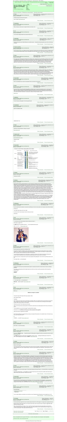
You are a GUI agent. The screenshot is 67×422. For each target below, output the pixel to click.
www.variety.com (21, 19)
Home (14, 0)
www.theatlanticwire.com (18, 137)
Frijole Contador (17, 46)
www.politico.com (20, 50)
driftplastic (16, 203)
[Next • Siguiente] (53, 411)
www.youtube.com (24, 226)
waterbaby (16, 38)
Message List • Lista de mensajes (28, 12)
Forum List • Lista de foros (18, 12)
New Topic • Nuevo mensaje (38, 12)
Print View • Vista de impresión (33, 413)
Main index (32, 420)
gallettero (16, 97)
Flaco (15, 14)
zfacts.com (15, 93)
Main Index (17, 0)
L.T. (15, 30)
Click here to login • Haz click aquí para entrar (20, 418)
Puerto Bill (16, 77)
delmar (15, 341)
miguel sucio (16, 134)
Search (35, 420)
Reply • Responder (40, 20)
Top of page (28, 420)
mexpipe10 (16, 104)
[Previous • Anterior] (48, 411)
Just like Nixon (48, 380)
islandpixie (16, 23)
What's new (39, 420)
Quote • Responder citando (49, 20)
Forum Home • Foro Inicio (23, 0)
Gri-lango (16, 398)
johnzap (16, 180)
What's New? (51, 2)
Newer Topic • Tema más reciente (19, 411)
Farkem (15, 172)
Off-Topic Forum (30, 0)
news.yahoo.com (16, 130)
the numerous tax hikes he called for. (37, 381)
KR (15, 217)
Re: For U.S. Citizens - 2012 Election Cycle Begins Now (21, 24)
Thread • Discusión (35, 0)
